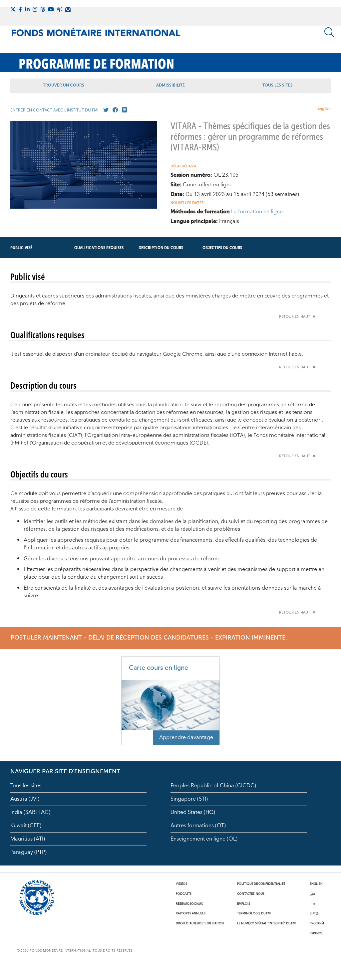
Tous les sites (25, 785)
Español (316, 933)
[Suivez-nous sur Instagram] (35, 9)
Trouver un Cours (63, 86)
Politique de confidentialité (261, 883)
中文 (313, 903)
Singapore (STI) (189, 799)
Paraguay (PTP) (28, 852)
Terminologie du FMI (254, 913)
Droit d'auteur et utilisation (200, 923)
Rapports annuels (190, 913)
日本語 (314, 913)
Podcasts (183, 893)
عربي (312, 893)
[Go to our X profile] (105, 110)
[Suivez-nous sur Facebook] (20, 9)
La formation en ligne (257, 211)
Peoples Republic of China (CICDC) (213, 785)
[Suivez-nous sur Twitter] (13, 9)
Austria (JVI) (24, 799)
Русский (317, 923)
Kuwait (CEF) (25, 825)
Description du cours (161, 248)
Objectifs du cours (222, 248)
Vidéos (181, 883)
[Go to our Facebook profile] (114, 110)
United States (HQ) (192, 812)
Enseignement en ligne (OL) (203, 839)
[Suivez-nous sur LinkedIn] (27, 9)
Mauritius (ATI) (27, 839)
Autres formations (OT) (198, 825)
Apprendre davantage (186, 737)
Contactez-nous (250, 893)
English (324, 108)
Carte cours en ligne (158, 668)
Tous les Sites (277, 86)
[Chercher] (329, 32)
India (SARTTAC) (30, 812)
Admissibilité (170, 86)
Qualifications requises (99, 248)
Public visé (21, 248)
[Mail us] (123, 110)
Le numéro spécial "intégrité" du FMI (266, 923)
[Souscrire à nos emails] (68, 9)
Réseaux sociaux (189, 903)
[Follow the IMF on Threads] (42, 9)
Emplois (243, 903)
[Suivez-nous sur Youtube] (51, 9)
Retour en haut (294, 317)
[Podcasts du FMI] (59, 9)
